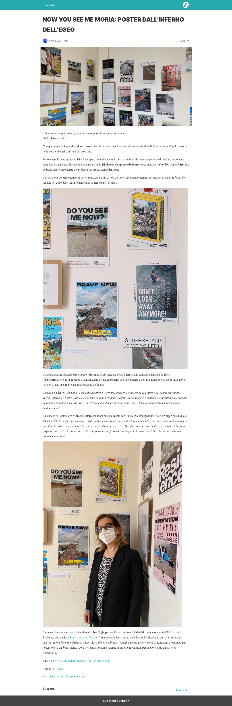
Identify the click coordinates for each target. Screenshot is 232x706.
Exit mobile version (116, 701)
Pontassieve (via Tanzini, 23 (86, 637)
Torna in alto (182, 690)
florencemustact (75, 676)
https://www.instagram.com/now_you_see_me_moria (79, 660)
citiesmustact (57, 676)
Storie (59, 668)
